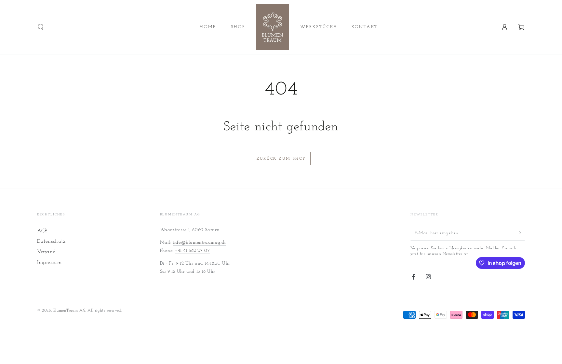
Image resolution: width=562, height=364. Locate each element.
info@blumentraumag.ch (199, 242)
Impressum (49, 262)
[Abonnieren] (521, 233)
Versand (46, 252)
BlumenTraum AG (69, 311)
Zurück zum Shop (281, 159)
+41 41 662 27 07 (192, 250)
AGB (42, 231)
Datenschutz (51, 241)
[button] (40, 27)
